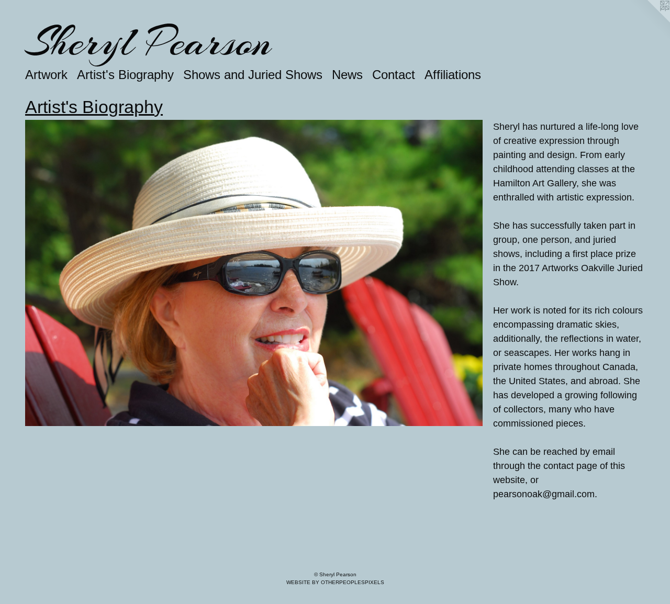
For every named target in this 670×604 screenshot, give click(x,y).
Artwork (46, 75)
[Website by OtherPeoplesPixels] (649, 21)
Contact (393, 75)
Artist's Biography (125, 75)
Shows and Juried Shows (252, 75)
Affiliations (453, 75)
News (347, 75)
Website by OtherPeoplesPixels (335, 582)
